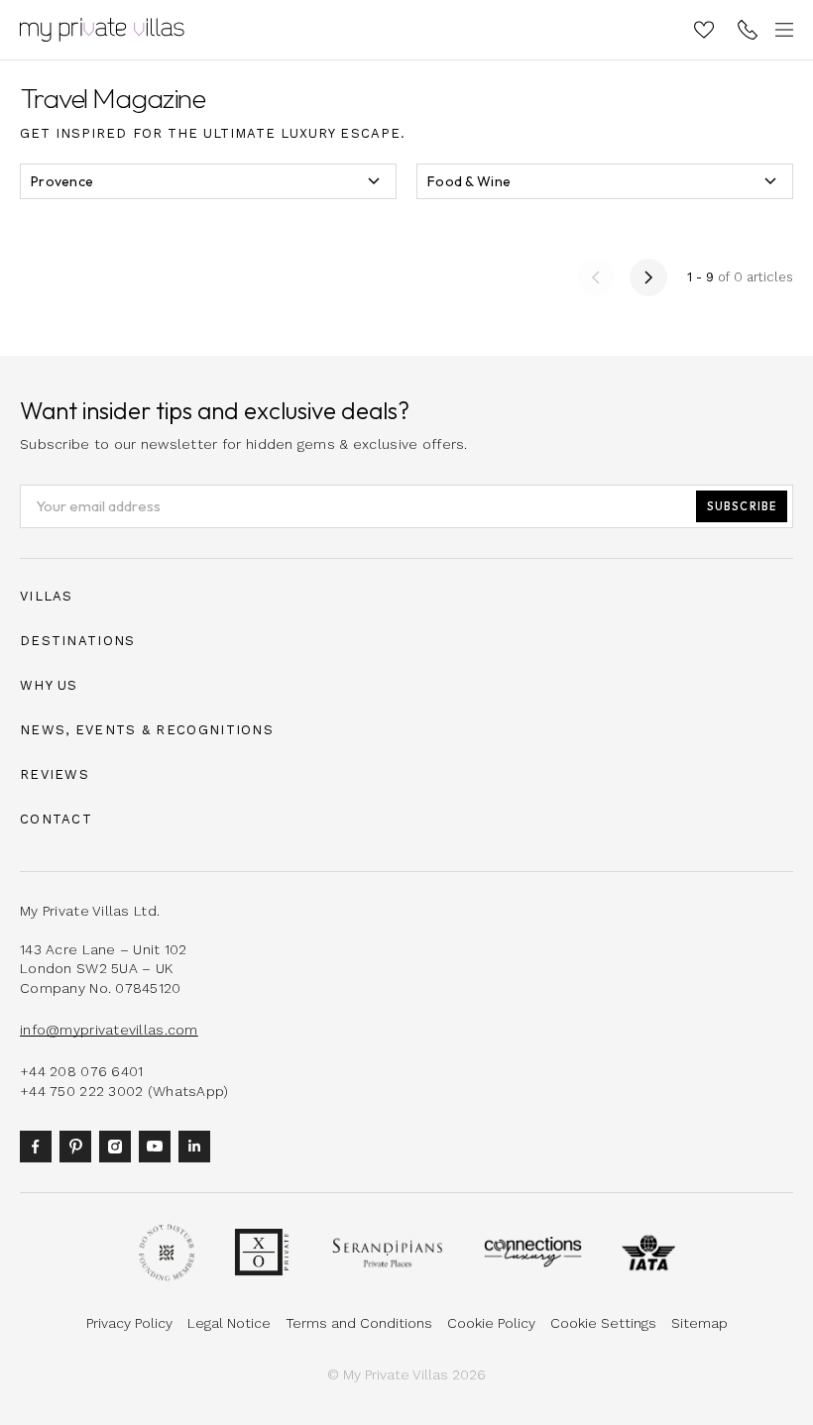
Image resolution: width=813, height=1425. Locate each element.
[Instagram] (119, 1145)
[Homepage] (102, 29)
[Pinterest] (79, 1145)
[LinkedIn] (198, 1145)
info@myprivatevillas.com (109, 1030)
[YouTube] (158, 1145)
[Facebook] (39, 1145)
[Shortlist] (704, 29)
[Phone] (747, 29)
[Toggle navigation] (781, 30)
